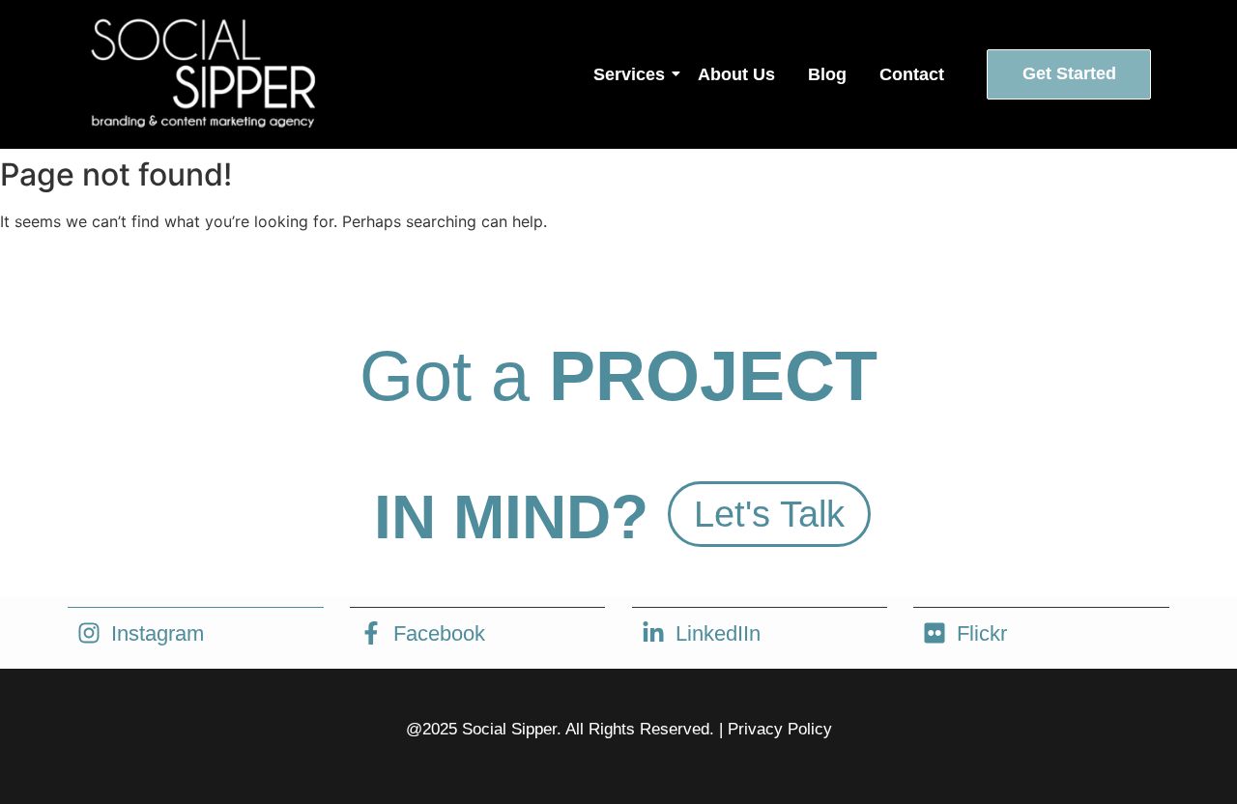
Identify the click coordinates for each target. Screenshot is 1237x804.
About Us (736, 74)
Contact (911, 74)
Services (629, 74)
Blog (827, 74)
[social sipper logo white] (201, 71)
